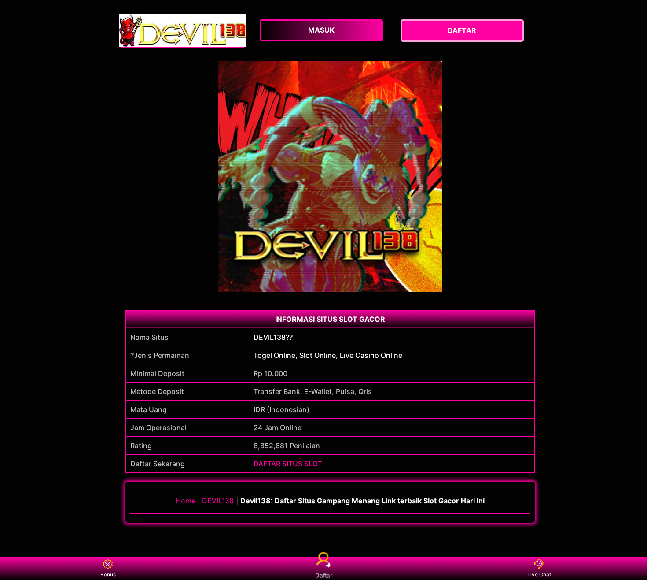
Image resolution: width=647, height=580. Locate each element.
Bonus (108, 574)
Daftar (323, 575)
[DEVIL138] (182, 30)
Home (185, 500)
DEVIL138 (218, 500)
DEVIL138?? (273, 337)
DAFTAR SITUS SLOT (288, 463)
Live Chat (539, 574)
